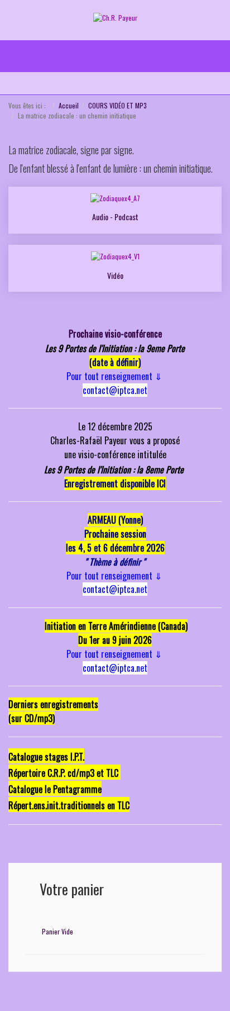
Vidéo (115, 275)
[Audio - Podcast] (115, 197)
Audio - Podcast (115, 216)
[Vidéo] (115, 255)
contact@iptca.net (115, 390)
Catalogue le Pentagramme (55, 789)
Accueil (69, 105)
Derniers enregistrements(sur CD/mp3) (53, 711)
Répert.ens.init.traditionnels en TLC (69, 805)
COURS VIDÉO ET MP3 (117, 105)
